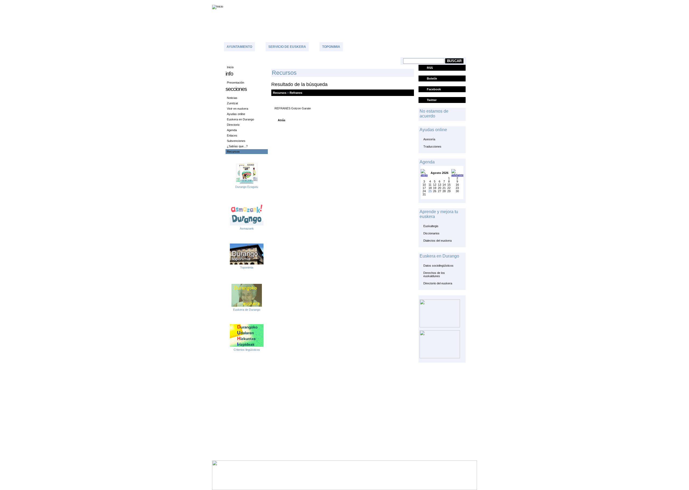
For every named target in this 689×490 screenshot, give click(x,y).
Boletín (432, 78)
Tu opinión (382, 46)
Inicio (230, 67)
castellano (649, 2)
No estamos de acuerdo (434, 113)
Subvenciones (236, 140)
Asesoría (429, 139)
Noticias (232, 97)
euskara (669, 2)
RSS (430, 67)
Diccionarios (431, 233)
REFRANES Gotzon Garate (293, 108)
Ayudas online (236, 114)
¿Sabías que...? (237, 146)
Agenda (232, 130)
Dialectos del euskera (437, 240)
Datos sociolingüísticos (438, 265)
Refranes (296, 92)
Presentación (235, 82)
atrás (281, 120)
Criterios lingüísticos (247, 349)
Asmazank (247, 228)
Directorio (233, 124)
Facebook (434, 89)
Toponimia (331, 47)
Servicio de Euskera (287, 47)
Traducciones (432, 146)
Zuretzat (232, 103)
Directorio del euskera (437, 283)
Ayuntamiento (239, 47)
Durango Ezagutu (246, 186)
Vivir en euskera (237, 108)
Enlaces (232, 135)
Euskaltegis (430, 226)
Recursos (233, 151)
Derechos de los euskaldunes (434, 274)
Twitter (432, 100)
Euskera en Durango (240, 119)
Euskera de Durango (246, 309)
